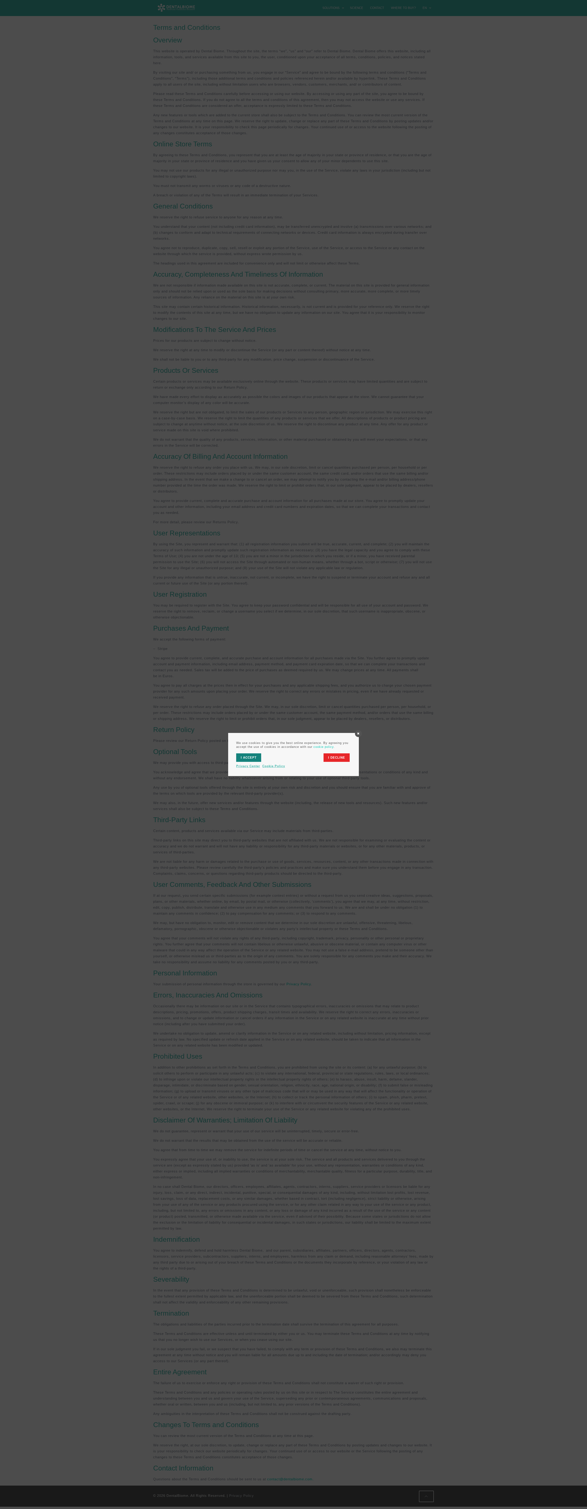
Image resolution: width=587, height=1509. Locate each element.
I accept (249, 757)
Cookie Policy (273, 766)
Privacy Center (248, 766)
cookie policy (323, 747)
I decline (336, 757)
